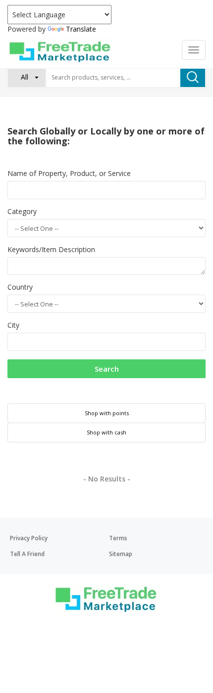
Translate (81, 29)
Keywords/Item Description (51, 249)
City (13, 325)
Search (107, 369)
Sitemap (120, 554)
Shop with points (107, 413)
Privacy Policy (29, 538)
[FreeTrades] (60, 51)
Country (20, 287)
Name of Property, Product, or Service (69, 173)
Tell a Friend (27, 554)
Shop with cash (106, 432)
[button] (27, 77)
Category (22, 211)
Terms (118, 538)
